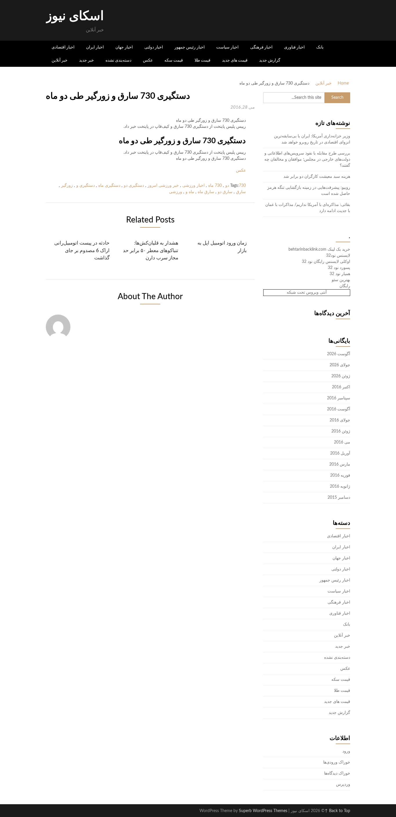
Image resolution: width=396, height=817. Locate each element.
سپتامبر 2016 (338, 398)
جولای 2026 (340, 365)
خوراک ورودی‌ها (336, 762)
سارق (241, 192)
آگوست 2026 (338, 354)
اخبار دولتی (153, 47)
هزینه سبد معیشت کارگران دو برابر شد (317, 177)
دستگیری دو (134, 186)
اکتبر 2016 (341, 387)
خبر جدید (86, 60)
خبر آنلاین (60, 60)
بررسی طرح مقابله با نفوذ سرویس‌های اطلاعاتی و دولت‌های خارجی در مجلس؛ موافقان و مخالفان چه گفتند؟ (307, 159)
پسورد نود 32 (339, 268)
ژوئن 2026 (340, 376)
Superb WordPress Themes (263, 811)
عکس (148, 60)
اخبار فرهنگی (261, 47)
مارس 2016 (339, 464)
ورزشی (175, 192)
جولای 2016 (340, 420)
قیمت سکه (173, 60)
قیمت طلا (202, 60)
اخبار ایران (95, 47)
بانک (320, 47)
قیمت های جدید (235, 60)
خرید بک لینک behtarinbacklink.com (319, 249)
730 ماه (215, 186)
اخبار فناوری (294, 47)
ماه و (190, 192)
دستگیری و (85, 186)
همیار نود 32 (340, 274)
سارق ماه (206, 192)
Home (343, 83)
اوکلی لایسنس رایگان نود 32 (326, 262)
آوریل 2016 (340, 453)
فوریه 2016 (340, 475)
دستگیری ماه (109, 186)
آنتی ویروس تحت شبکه (307, 292)
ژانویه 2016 (340, 486)
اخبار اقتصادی (63, 47)
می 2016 (342, 442)
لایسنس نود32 (338, 256)
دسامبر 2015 (339, 497)
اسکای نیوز (75, 16)
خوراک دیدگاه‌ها (337, 773)
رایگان (344, 286)
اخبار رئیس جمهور (190, 47)
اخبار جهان (124, 47)
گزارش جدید (269, 60)
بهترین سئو (341, 280)
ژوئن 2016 (340, 431)
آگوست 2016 (338, 409)
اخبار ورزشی (193, 186)
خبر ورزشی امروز (163, 186)
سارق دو (225, 192)
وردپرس (343, 784)
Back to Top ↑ (337, 811)
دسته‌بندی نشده (118, 60)
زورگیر (67, 186)
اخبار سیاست (227, 47)
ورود (346, 751)
